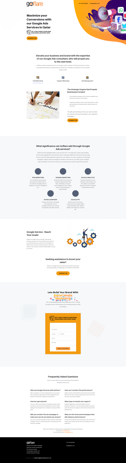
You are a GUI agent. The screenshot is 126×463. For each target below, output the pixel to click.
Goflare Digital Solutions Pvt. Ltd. (42, 458)
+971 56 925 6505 (65, 430)
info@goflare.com (94, 3)
